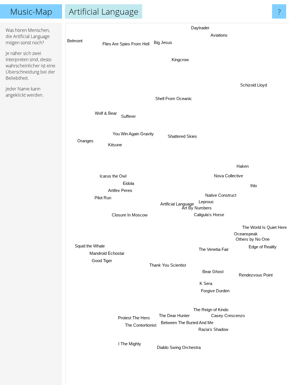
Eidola (128, 183)
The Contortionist (140, 324)
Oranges (85, 140)
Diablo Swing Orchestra (178, 347)
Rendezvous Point (256, 276)
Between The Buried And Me (186, 322)
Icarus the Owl (113, 175)
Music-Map (31, 11)
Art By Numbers (197, 207)
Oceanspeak (245, 235)
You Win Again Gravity (133, 133)
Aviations (219, 35)
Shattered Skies (183, 136)
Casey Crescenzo (227, 315)
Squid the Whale (90, 245)
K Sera (205, 283)
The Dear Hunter (174, 315)
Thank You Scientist (167, 264)
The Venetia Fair (214, 249)
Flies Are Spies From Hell (126, 43)
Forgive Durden (215, 291)
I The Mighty (129, 343)
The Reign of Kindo (210, 309)
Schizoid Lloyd (253, 85)
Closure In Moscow (130, 214)
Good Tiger (102, 260)
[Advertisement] (31, 188)
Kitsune (115, 144)
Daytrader (200, 27)
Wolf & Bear (106, 112)
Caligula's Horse (209, 214)
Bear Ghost (213, 271)
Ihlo (254, 186)
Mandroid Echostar (106, 252)
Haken (243, 166)
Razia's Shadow (213, 329)
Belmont (74, 40)
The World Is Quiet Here (264, 228)
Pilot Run (103, 197)
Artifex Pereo (120, 189)
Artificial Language (177, 204)
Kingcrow (180, 59)
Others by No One (253, 240)
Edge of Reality (262, 248)
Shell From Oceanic (175, 98)
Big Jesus (163, 42)
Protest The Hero (133, 317)
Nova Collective (228, 176)
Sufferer (128, 115)
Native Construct (221, 195)
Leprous (206, 201)
